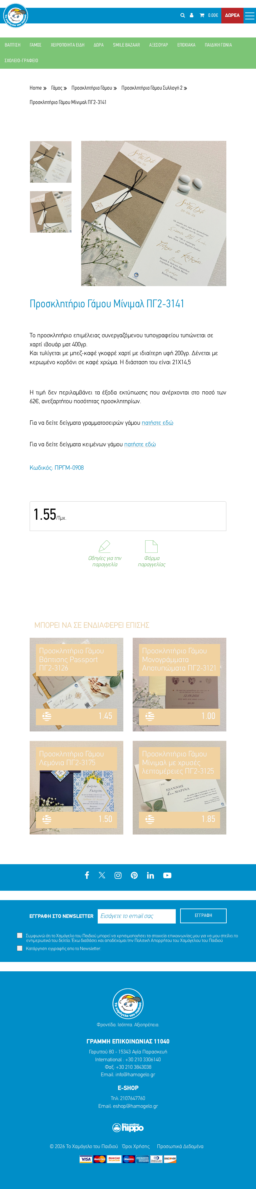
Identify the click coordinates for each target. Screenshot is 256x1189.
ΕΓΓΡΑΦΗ (203, 915)
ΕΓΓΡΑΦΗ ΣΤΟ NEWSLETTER (61, 916)
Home (36, 88)
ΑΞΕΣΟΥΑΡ (158, 45)
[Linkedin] (150, 876)
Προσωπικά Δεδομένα (180, 1146)
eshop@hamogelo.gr (135, 1106)
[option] (51, 166)
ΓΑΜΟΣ (36, 45)
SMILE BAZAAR (126, 45)
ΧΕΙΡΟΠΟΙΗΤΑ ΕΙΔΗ (67, 45)
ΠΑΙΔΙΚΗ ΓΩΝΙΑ (218, 45)
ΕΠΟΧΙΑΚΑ (186, 45)
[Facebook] (87, 876)
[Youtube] (167, 876)
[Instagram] (118, 876)
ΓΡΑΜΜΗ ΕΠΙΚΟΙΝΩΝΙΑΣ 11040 (128, 1042)
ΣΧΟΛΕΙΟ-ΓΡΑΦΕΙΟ (21, 60)
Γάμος (56, 88)
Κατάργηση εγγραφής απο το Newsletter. (63, 949)
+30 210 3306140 (143, 1060)
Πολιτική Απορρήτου (153, 941)
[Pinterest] (134, 876)
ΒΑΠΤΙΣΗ (12, 45)
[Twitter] (102, 876)
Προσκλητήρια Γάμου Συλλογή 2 (151, 88)
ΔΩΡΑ (99, 45)
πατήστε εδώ (157, 423)
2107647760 (132, 1098)
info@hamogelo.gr (135, 1075)
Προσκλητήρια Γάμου (91, 88)
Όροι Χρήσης (136, 1146)
